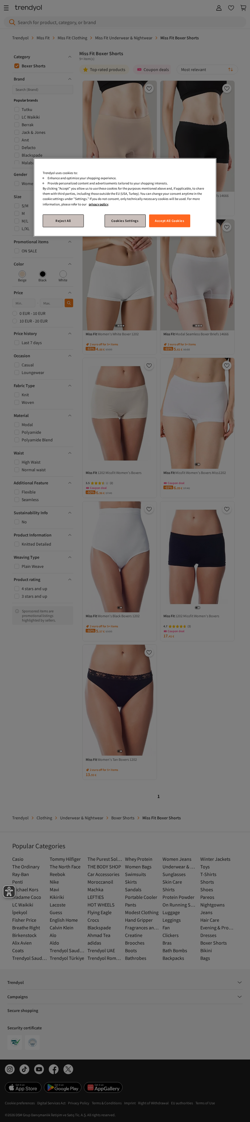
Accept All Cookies (169, 220)
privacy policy (98, 204)
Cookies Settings (124, 220)
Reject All (63, 220)
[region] (125, 197)
